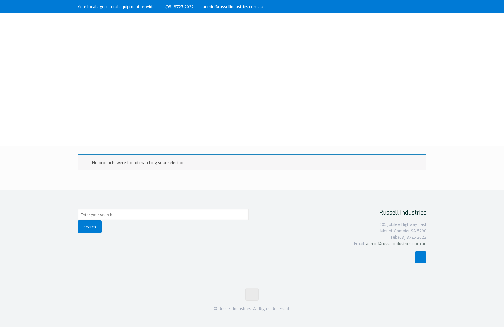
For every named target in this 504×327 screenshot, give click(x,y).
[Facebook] (423, 6)
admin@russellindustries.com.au (233, 6)
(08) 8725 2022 (179, 6)
